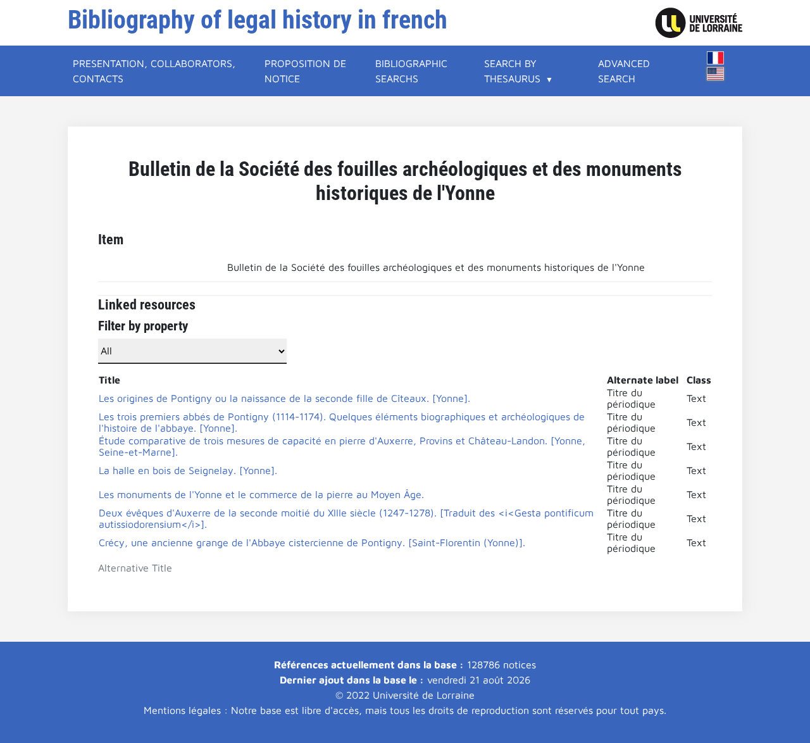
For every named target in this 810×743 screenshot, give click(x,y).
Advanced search (624, 71)
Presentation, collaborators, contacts (154, 71)
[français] (716, 58)
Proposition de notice (305, 71)
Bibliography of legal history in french (257, 20)
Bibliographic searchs (411, 71)
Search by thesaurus (512, 71)
